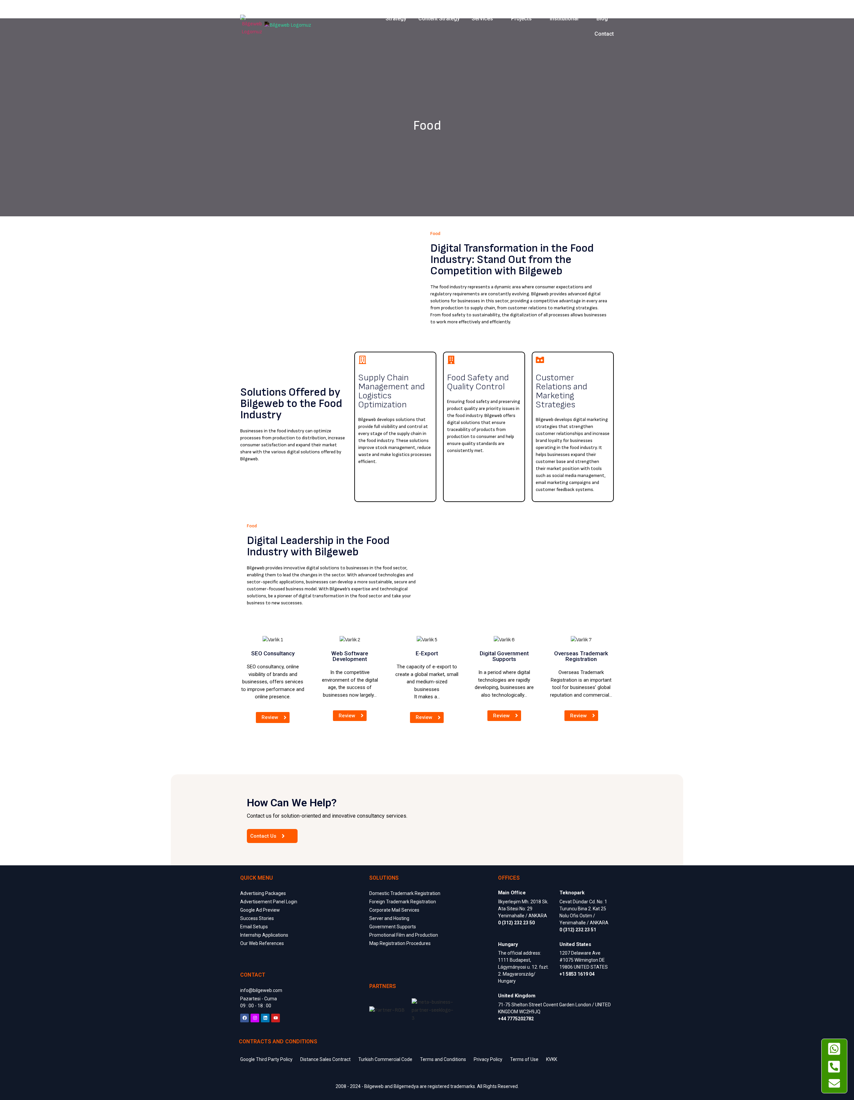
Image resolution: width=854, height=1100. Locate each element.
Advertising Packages (263, 893)
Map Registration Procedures (400, 943)
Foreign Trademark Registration (402, 901)
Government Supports (392, 926)
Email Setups (254, 926)
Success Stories (257, 918)
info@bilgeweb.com (261, 990)
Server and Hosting (389, 918)
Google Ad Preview (260, 910)
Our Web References (262, 943)
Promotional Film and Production (403, 935)
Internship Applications (264, 935)
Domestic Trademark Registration (404, 893)
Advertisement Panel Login (268, 901)
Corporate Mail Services (394, 910)
